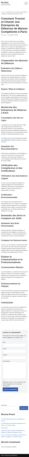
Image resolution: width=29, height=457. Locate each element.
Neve (2, 455)
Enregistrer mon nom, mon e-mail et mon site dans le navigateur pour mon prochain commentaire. (14, 383)
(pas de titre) (4, 428)
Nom (4, 342)
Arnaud (5, 35)
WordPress (14, 455)
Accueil (3, 12)
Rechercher (4, 405)
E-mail (5, 348)
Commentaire (6, 361)
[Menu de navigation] (26, 3)
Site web (5, 355)
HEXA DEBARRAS (6, 140)
